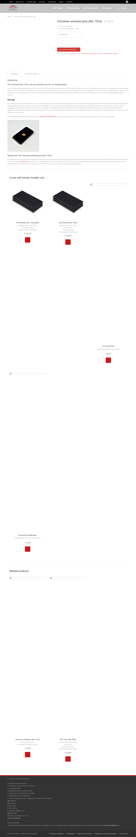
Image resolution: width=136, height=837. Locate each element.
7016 (82, 53)
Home (11, 2)
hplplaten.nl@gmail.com (111, 825)
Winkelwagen (52, 2)
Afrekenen (69, 2)
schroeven (115, 53)
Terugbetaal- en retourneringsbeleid (105, 834)
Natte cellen (102, 53)
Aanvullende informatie (32, 74)
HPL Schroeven (73, 53)
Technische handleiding (56, 834)
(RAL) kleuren (25, 161)
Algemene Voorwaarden (84, 834)
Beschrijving (14, 74)
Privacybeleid (70, 834)
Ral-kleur (109, 53)
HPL (98, 53)
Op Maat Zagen (31, 2)
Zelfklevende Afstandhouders (48, 117)
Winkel (61, 2)
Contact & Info (123, 834)
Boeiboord (87, 53)
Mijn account (19, 2)
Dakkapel (93, 53)
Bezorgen (42, 2)
